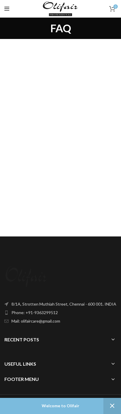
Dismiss (112, 406)
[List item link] (60, 312)
